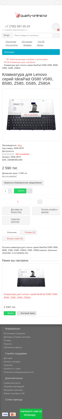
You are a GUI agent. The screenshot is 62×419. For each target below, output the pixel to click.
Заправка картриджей (14, 386)
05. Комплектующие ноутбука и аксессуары (27, 59)
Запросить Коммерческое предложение (23, 182)
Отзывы (7, 340)
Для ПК (40, 42)
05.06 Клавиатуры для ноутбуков (19, 62)
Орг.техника (26, 42)
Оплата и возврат (12, 361)
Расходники (10, 42)
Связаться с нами (12, 368)
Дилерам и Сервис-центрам (17, 337)
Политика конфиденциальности (19, 372)
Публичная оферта (13, 347)
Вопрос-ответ (15, 238)
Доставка (8, 358)
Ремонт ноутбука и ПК (14, 393)
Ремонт (40, 45)
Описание (12, 232)
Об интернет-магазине (14, 333)
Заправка (27, 45)
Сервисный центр (12, 383)
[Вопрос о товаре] (39, 202)
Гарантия (8, 365)
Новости (8, 344)
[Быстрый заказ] (29, 190)
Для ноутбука (11, 45)
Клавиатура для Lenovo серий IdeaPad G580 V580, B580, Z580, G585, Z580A (31, 296)
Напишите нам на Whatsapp (31, 413)
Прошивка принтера (13, 390)
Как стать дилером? (9, 176)
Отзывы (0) (30, 232)
